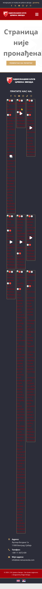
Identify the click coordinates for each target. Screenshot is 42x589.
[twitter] (15, 5)
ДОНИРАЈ (36, 3)
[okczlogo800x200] (14, 12)
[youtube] (19, 5)
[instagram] (23, 5)
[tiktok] (27, 5)
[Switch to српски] (24, 581)
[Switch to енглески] (18, 581)
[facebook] (11, 5)
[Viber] (30, 5)
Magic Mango (25, 575)
